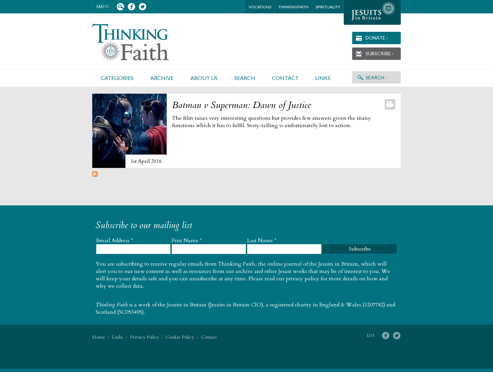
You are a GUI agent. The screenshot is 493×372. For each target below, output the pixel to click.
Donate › (377, 37)
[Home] (138, 42)
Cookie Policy (180, 337)
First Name (187, 240)
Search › (376, 77)
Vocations (260, 6)
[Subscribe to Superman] (95, 175)
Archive (162, 78)
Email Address (114, 240)
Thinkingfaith (293, 6)
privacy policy (302, 278)
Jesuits (372, 12)
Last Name (261, 240)
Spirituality (328, 6)
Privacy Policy (144, 337)
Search (120, 7)
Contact (285, 78)
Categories (117, 78)
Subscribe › (379, 53)
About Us (204, 78)
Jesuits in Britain (187, 304)
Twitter (142, 7)
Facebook (131, 7)
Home (98, 337)
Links (322, 78)
